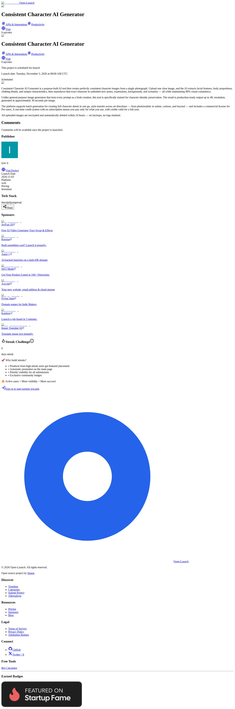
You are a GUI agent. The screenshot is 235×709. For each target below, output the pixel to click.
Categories (14, 589)
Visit (8, 29)
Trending (13, 586)
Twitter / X (18, 654)
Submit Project (16, 592)
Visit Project (12, 170)
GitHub (16, 649)
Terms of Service (17, 628)
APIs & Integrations (16, 24)
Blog (11, 615)
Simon (30, 573)
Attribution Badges (18, 634)
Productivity (38, 24)
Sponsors (13, 612)
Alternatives (14, 595)
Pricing (12, 609)
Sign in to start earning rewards (22, 388)
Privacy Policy (16, 631)
